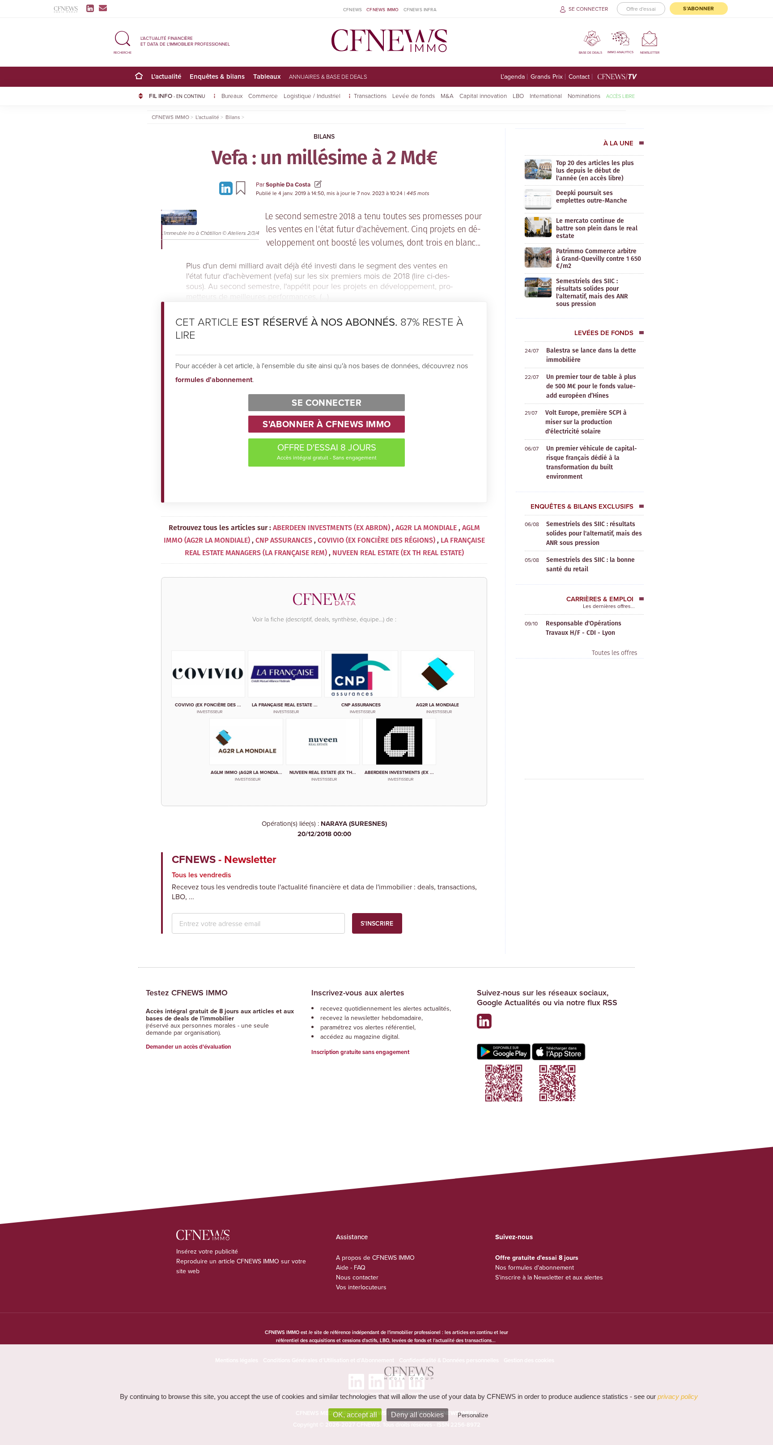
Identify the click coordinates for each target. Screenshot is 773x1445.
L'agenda (513, 77)
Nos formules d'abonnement (534, 1267)
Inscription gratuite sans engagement (360, 1052)
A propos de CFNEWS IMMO (375, 1257)
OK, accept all (355, 1415)
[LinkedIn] (92, 8)
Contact (579, 77)
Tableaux (266, 76)
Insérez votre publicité (207, 1251)
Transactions (370, 95)
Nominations (584, 95)
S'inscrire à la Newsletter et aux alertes (549, 1277)
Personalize (473, 1415)
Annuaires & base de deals (328, 76)
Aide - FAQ (350, 1267)
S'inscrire (377, 923)
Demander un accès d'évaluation (188, 1046)
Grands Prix (547, 77)
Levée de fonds (413, 95)
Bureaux (231, 95)
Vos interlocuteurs (361, 1287)
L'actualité (166, 76)
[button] (123, 41)
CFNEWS (352, 9)
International (546, 95)
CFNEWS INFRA (420, 9)
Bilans (324, 136)
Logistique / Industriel (313, 95)
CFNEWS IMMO (382, 9)
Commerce (263, 95)
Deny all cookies (417, 1415)
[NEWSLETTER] (649, 38)
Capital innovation (483, 95)
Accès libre (620, 96)
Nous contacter (357, 1277)
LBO (518, 95)
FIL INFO (177, 95)
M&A (447, 95)
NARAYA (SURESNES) (342, 829)
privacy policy (678, 1396)
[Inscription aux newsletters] (103, 8)
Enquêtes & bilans (217, 76)
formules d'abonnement (213, 379)
